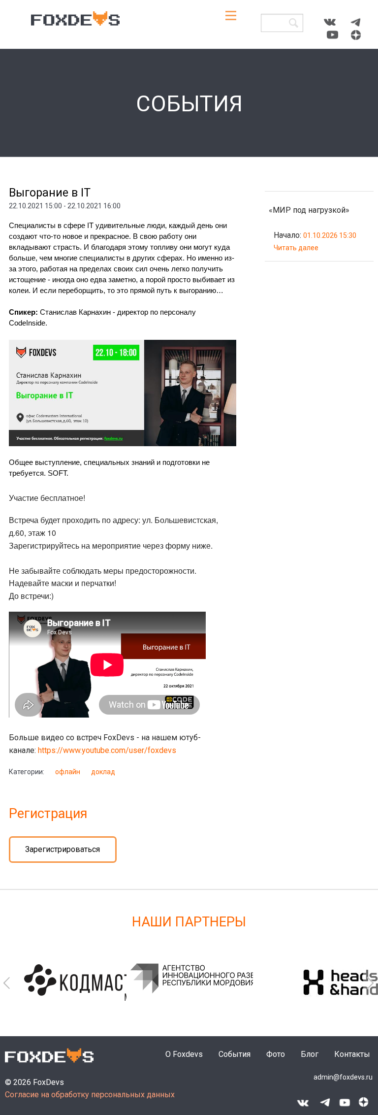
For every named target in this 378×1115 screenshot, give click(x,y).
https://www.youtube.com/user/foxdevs (107, 750)
